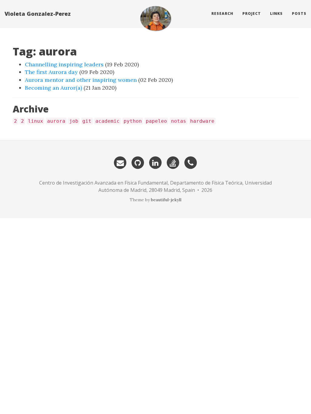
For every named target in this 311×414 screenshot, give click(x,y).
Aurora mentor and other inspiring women (81, 79)
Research (222, 13)
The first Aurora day (51, 71)
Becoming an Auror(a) (53, 87)
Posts (299, 13)
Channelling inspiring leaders (64, 64)
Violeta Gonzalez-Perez (38, 13)
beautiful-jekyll (166, 199)
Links (276, 13)
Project (251, 13)
